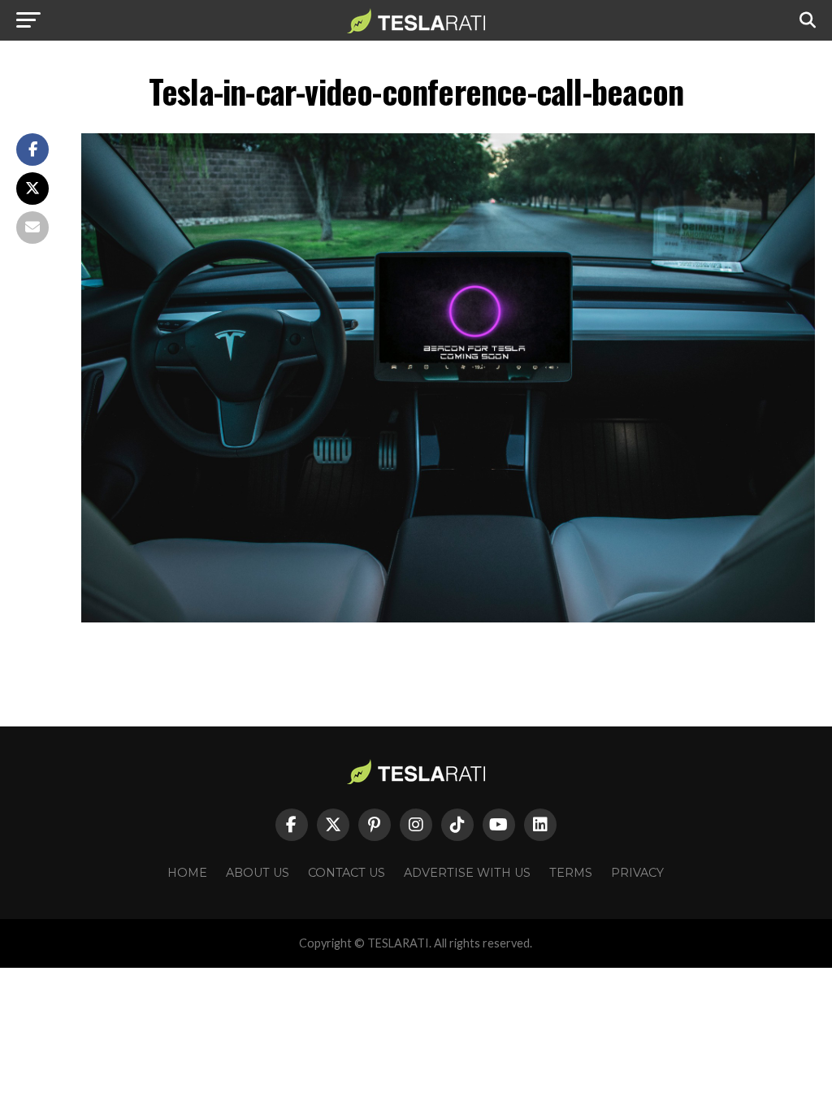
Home (187, 872)
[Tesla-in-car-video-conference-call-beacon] (448, 618)
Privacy (637, 872)
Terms (570, 872)
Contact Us (346, 872)
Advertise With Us (467, 872)
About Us (257, 872)
